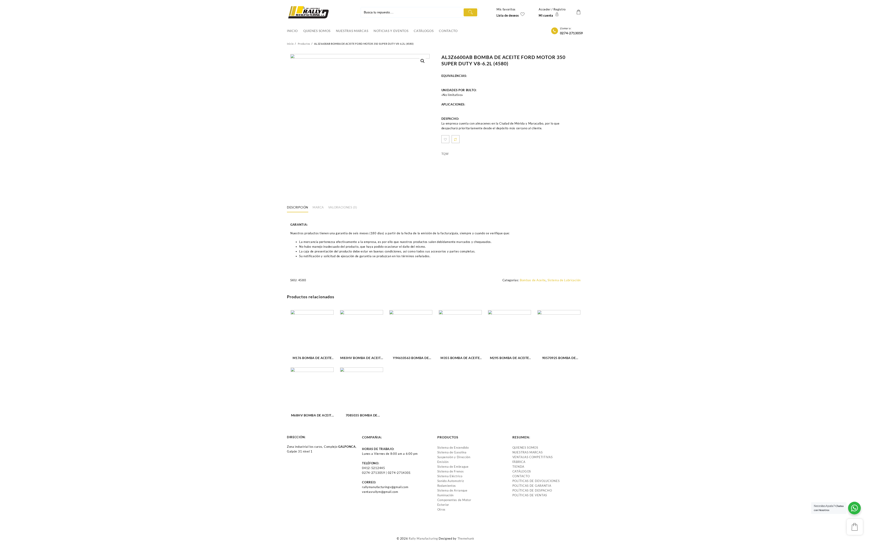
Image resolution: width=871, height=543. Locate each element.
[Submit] (470, 12)
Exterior (443, 504)
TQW (445, 154)
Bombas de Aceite (533, 280)
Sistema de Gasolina (452, 452)
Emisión (443, 462)
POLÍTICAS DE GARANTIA (531, 485)
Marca (318, 207)
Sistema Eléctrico (449, 476)
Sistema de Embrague (453, 466)
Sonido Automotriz (450, 481)
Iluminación (445, 495)
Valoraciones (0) (342, 207)
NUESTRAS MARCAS (527, 452)
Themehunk (466, 538)
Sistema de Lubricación (564, 280)
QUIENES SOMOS (525, 447)
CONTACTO (521, 476)
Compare (456, 139)
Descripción (297, 207)
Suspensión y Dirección (453, 457)
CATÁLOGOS (521, 471)
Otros (441, 509)
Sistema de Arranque (452, 490)
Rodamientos (446, 485)
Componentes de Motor (454, 500)
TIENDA (518, 466)
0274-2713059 (571, 33)
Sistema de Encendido (453, 447)
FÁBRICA (519, 462)
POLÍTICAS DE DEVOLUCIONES (536, 481)
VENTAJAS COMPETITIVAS (532, 457)
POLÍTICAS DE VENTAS (529, 495)
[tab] (299, 207)
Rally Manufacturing (423, 538)
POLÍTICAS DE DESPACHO (532, 490)
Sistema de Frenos (450, 471)
